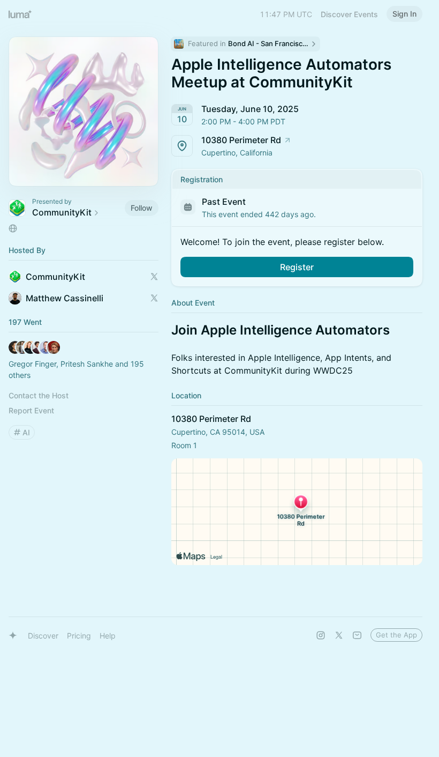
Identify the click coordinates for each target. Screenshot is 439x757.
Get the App (396, 634)
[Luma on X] (339, 635)
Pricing (79, 635)
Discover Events (349, 14)
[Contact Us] (357, 635)
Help (108, 635)
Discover (43, 635)
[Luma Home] (20, 13)
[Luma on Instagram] (321, 635)
